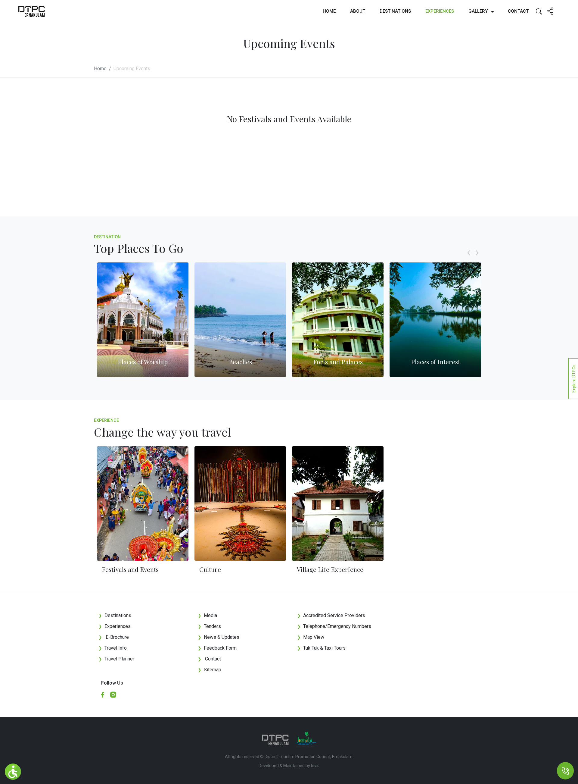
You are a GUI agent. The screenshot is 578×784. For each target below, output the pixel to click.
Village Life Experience (330, 569)
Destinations (395, 11)
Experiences (439, 11)
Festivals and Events (130, 569)
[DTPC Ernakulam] (31, 11)
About (357, 11)
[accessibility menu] (13, 771)
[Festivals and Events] (142, 503)
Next (477, 259)
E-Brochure (113, 637)
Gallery (478, 11)
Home (329, 11)
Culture (210, 569)
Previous (468, 259)
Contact (518, 11)
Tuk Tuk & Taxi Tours (324, 648)
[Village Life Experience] (338, 503)
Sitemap (209, 670)
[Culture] (240, 503)
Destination (107, 237)
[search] (539, 11)
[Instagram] (115, 694)
